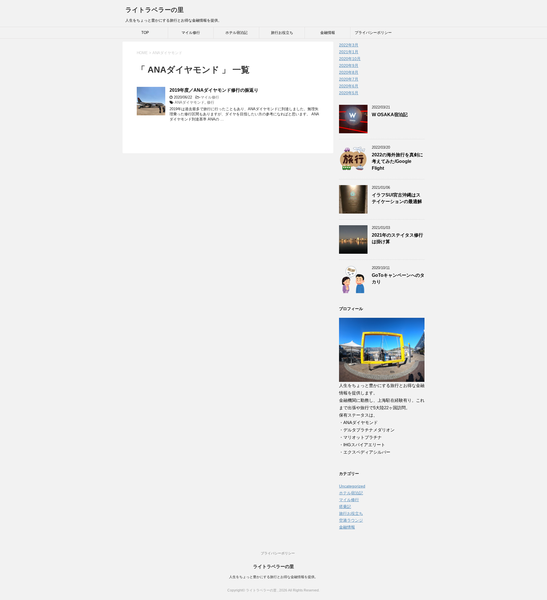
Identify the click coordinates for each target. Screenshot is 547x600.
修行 (210, 102)
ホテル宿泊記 (236, 32)
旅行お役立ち (282, 32)
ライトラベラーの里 (154, 9)
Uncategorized (352, 486)
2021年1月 (348, 52)
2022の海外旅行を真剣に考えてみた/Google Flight (397, 161)
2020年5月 (348, 93)
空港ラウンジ (351, 520)
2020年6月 (348, 86)
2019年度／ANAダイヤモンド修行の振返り (214, 90)
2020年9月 (348, 65)
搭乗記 (345, 506)
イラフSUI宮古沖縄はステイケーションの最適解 (397, 198)
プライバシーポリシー (373, 32)
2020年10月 (350, 58)
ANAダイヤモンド (190, 102)
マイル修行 (190, 32)
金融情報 (327, 32)
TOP (145, 32)
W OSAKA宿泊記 (390, 114)
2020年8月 (348, 72)
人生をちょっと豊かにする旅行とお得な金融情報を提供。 (273, 577)
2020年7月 (348, 79)
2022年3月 (348, 45)
